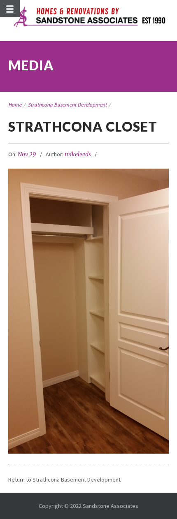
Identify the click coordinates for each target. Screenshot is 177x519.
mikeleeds (78, 154)
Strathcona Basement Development (67, 104)
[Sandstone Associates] (89, 17)
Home (14, 104)
